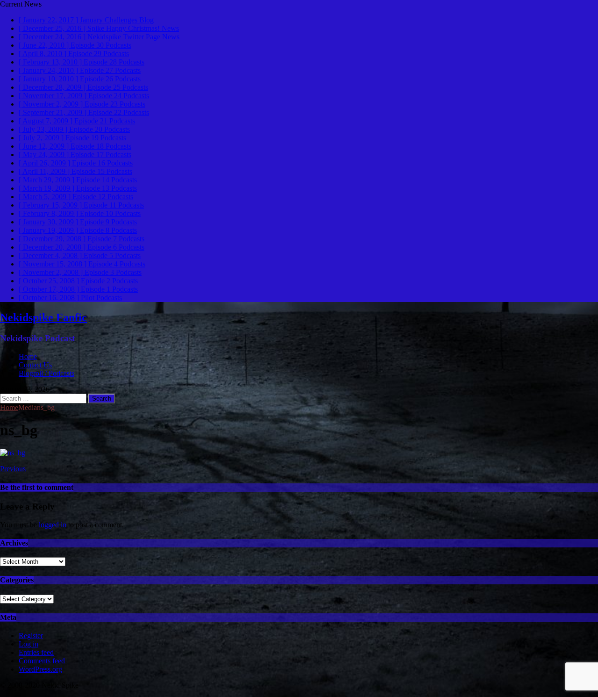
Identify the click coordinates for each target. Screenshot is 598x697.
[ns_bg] (12, 453)
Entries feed (36, 652)
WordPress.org (40, 669)
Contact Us (35, 365)
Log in (28, 644)
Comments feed (42, 661)
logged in (52, 525)
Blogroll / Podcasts (46, 373)
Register (31, 636)
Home (28, 356)
